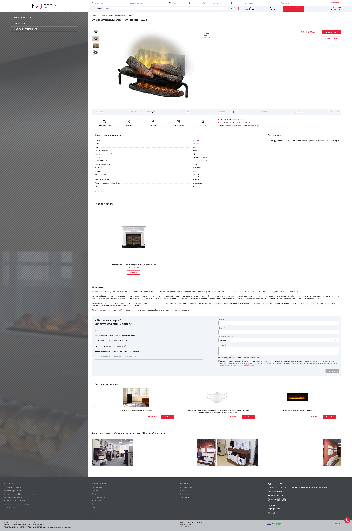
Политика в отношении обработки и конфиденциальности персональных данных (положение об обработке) (37, 527)
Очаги (130, 15)
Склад (94, 494)
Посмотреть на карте (275, 491)
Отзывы (95, 511)
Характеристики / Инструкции (142, 112)
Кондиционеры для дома (13, 491)
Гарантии (335, 112)
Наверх (335, 524)
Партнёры (96, 514)
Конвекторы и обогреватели (14, 501)
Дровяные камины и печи (13, 497)
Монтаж (172, 3)
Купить (167, 417)
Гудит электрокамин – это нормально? (110, 346)
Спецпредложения (11, 507)
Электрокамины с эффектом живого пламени (20, 494)
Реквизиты (96, 491)
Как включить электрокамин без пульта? (111, 340)
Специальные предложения (24, 29)
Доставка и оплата (186, 487)
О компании (97, 3)
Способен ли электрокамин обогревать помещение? (116, 357)
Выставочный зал (293, 8)
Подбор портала (225, 112)
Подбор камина (272, 8)
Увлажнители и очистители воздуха (17, 504)
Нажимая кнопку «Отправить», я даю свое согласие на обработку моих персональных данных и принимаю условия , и (278, 363)
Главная (94, 15)
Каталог (98, 9)
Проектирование (210, 3)
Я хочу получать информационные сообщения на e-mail (240, 358)
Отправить (332, 371)
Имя (220, 319)
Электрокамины (120, 15)
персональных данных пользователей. (30, 526)
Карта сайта (184, 497)
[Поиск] (231, 8)
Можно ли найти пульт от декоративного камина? (115, 335)
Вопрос (221, 345)
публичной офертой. (39, 524)
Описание (186, 112)
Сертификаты (97, 487)
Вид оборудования (226, 337)
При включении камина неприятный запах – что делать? (117, 351)
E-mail (221, 328)
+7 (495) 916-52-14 (334, 2)
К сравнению (101, 191)
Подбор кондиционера (250, 8)
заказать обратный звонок (334, 3)
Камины (110, 15)
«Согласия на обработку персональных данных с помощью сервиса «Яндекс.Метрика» (263, 363)
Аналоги (264, 112)
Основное (99, 112)
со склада (237, 123)
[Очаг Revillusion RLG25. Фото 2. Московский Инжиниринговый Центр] (95, 38)
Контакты (285, 3)
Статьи (94, 507)
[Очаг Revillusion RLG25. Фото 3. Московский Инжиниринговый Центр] (95, 45)
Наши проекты (97, 501)
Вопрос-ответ (97, 504)
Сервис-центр (136, 3)
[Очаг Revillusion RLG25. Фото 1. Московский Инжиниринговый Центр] (95, 31)
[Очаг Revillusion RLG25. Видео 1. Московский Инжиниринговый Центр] (95, 52)
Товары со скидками (21, 17)
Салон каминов (19, 23)
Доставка (249, 3)
